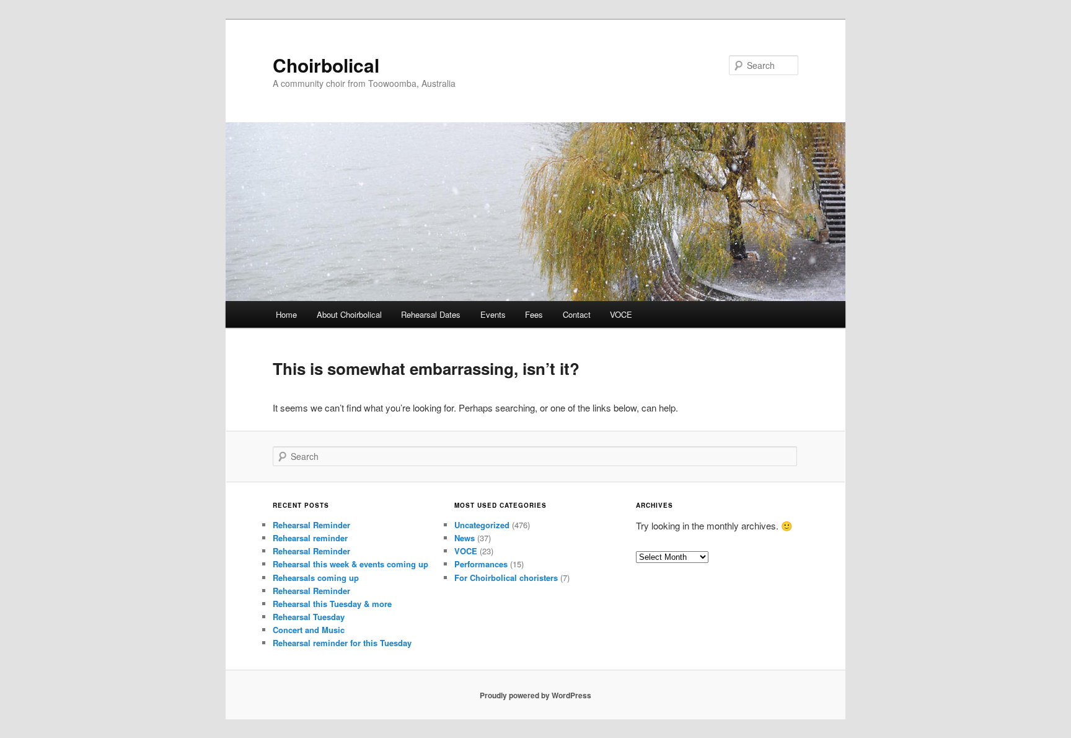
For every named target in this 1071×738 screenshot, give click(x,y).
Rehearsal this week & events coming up (350, 564)
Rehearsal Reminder (311, 525)
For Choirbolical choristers (506, 577)
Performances (481, 564)
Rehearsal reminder (310, 538)
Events (493, 314)
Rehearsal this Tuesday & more (332, 604)
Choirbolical (326, 65)
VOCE (621, 314)
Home (286, 314)
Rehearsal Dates (431, 314)
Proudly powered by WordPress (535, 695)
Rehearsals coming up (316, 577)
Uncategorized (481, 525)
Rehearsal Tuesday (309, 617)
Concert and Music (309, 630)
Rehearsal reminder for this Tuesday (342, 643)
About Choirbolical (349, 314)
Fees (534, 314)
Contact (577, 314)
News (464, 538)
